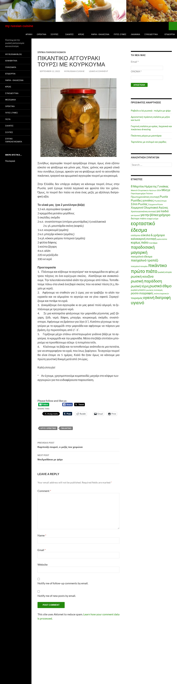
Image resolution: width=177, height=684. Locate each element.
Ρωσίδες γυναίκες (142, 200)
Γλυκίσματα (10, 67)
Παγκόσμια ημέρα (138, 193)
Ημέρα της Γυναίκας (157, 186)
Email (42, 550)
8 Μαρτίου (137, 186)
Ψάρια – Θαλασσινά (100, 34)
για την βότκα (149, 215)
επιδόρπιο (135, 235)
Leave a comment (98, 71)
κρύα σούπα (162, 239)
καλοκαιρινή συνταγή (143, 238)
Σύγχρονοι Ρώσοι (155, 204)
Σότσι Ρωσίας (139, 204)
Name (42, 535)
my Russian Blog (13, 54)
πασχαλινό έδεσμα (141, 256)
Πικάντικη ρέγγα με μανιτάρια (146, 135)
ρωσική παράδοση (146, 281)
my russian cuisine (19, 26)
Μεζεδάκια (10, 99)
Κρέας (81, 34)
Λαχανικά (135, 34)
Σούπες (54, 34)
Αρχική (29, 34)
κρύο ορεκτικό (48, 428)
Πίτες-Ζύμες (120, 34)
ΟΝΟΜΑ (136, 71)
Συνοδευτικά (151, 34)
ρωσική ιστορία (165, 272)
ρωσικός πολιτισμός (154, 290)
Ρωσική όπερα (160, 201)
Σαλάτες (69, 34)
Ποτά (7, 119)
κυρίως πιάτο (139, 242)
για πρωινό (135, 215)
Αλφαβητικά (11, 60)
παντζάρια (153, 243)
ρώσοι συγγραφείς (142, 293)
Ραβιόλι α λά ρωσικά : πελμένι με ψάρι (151, 110)
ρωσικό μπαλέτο (138, 290)
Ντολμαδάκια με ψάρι (50, 457)
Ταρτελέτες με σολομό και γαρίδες (148, 141)
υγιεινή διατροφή (157, 297)
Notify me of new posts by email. (57, 595)
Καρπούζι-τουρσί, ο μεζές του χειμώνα (60, 445)
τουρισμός (136, 297)
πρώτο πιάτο (144, 271)
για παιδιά (162, 211)
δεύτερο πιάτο (138, 218)
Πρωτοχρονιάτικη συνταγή (145, 196)
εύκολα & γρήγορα (153, 235)
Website (43, 564)
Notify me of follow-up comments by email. (63, 583)
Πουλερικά (10, 161)
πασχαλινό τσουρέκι (139, 266)
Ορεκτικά (41, 34)
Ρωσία (164, 196)
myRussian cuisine (74, 71)
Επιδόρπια (170, 34)
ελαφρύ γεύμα (152, 218)
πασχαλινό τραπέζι (144, 260)
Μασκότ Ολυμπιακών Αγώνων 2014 (146, 190)
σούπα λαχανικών (161, 293)
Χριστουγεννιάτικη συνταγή (143, 211)
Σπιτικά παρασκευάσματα (52, 52)
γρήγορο (164, 215)
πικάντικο (66, 428)
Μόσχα (166, 190)
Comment (44, 490)
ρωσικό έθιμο (160, 285)
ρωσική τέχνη (140, 286)
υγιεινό (137, 302)
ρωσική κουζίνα (142, 276)
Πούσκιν (149, 193)
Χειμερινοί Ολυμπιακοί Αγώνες (149, 207)
